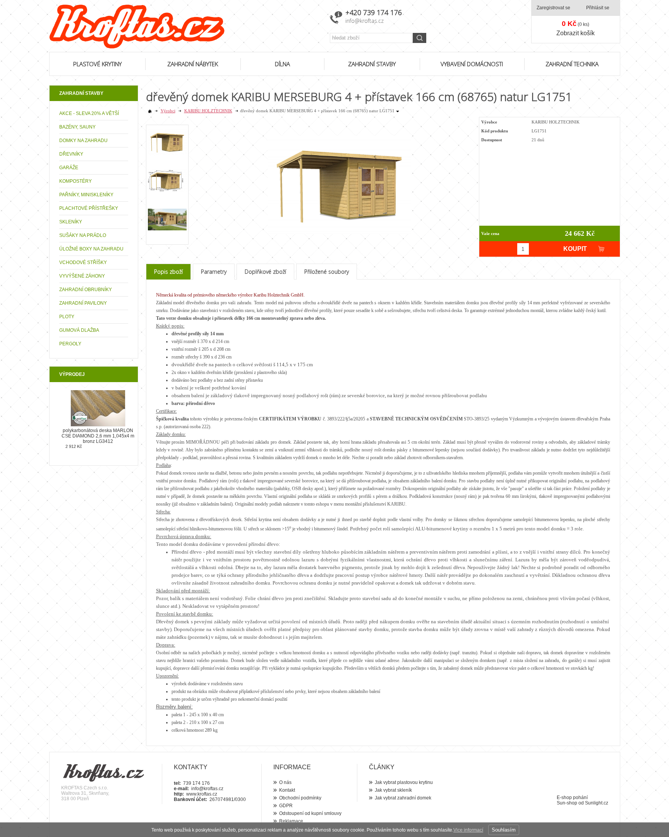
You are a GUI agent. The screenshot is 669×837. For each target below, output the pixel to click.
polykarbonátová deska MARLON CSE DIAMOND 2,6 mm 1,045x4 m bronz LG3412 (98, 436)
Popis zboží (168, 271)
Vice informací (468, 830)
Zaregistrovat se (553, 7)
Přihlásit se (597, 7)
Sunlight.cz (596, 803)
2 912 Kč (73, 446)
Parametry (213, 271)
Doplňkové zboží (265, 271)
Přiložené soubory (326, 271)
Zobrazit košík (575, 33)
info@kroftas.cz (364, 20)
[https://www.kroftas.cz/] (184, 26)
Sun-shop (567, 803)
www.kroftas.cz (201, 794)
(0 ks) (575, 23)
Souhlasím (504, 830)
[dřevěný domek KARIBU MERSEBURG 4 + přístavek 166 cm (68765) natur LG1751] (339, 178)
